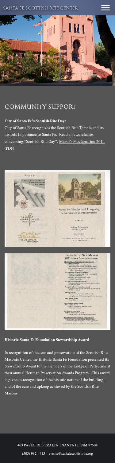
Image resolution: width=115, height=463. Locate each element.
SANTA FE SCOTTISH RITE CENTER (40, 8)
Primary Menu (105, 8)
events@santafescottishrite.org (71, 453)
